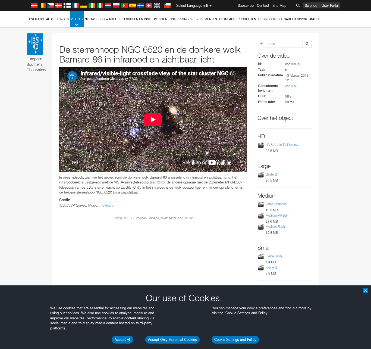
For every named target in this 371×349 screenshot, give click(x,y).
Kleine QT (272, 267)
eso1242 (157, 182)
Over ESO (36, 19)
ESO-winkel (108, 19)
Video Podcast (276, 204)
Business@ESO (270, 19)
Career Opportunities (302, 19)
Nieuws (90, 19)
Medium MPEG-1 (278, 215)
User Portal (330, 5)
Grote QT (272, 174)
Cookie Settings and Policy (235, 339)
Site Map (279, 5)
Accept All (123, 339)
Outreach (227, 19)
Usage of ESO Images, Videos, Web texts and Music (153, 218)
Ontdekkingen (181, 19)
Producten (247, 19)
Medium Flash (275, 227)
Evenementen (206, 19)
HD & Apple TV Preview (282, 145)
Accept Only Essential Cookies (172, 339)
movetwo (106, 205)
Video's (77, 19)
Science (311, 5)
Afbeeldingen (57, 19)
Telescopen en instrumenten (143, 19)
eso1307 (291, 86)
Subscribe (246, 5)
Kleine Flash (274, 256)
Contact (263, 5)
